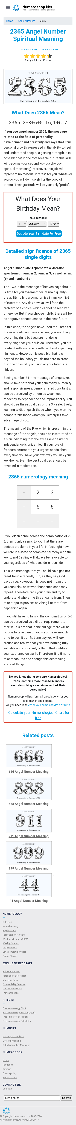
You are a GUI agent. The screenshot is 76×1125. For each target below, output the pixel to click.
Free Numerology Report (15, 1016)
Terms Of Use (10, 1077)
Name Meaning (10, 926)
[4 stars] (43, 56)
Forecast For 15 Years (14, 934)
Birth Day (7, 922)
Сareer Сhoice (10, 956)
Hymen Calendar (11, 992)
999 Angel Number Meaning (29, 868)
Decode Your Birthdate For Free (39, 233)
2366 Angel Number (48, 49)
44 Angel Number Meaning (29, 901)
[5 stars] (49, 56)
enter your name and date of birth (49, 705)
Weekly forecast (11, 943)
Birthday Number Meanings (16, 1045)
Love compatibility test (14, 951)
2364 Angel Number (27, 49)
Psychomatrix (9, 930)
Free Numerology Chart (14, 1008)
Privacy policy (9, 1073)
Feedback (8, 1064)
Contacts (7, 1088)
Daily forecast (10, 947)
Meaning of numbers (13, 1036)
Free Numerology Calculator (17, 1021)
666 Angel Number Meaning (29, 771)
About (6, 1060)
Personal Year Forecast (14, 975)
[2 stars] (32, 56)
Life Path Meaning (12, 1040)
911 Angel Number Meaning (29, 836)
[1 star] (27, 56)
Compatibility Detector (14, 984)
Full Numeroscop (11, 971)
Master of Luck (10, 980)
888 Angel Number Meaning (29, 804)
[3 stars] (38, 56)
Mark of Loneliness (12, 988)
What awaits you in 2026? (15, 939)
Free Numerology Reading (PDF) (19, 1012)
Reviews (7, 1069)
